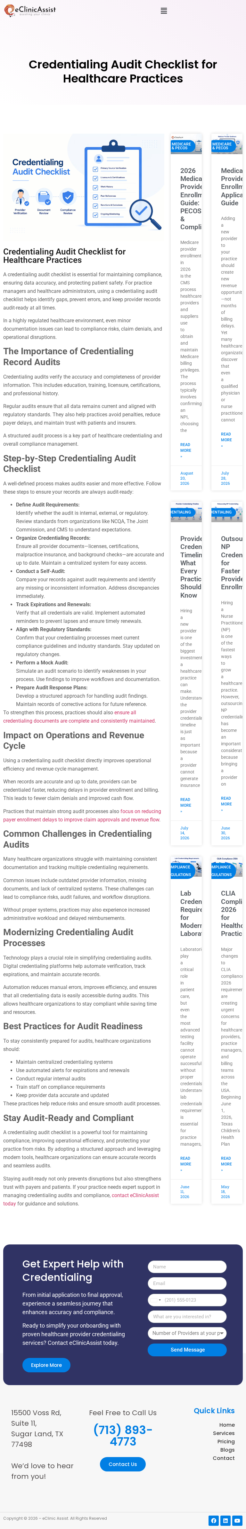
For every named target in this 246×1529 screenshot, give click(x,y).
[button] (164, 11)
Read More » (185, 451)
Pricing (226, 1441)
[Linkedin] (225, 1521)
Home (227, 1425)
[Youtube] (237, 1521)
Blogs (227, 1450)
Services (224, 1433)
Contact (224, 1458)
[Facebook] (214, 1521)
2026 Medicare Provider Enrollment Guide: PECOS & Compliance (198, 199)
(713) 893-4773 (123, 1436)
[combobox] (155, 1300)
